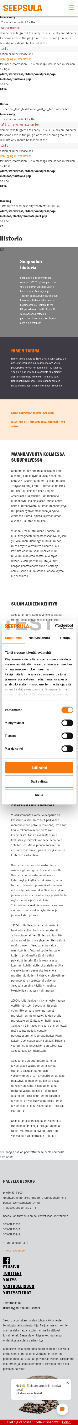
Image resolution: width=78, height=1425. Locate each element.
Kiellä (39, 795)
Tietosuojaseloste (14, 1251)
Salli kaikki (39, 767)
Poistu (66, 1422)
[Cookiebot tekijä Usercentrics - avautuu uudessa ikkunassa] (55, 626)
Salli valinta (39, 781)
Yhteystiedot (17, 1293)
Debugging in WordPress (15, 59)
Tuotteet (12, 1274)
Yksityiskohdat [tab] (39, 638)
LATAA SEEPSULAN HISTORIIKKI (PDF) (32, 412)
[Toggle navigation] (71, 8)
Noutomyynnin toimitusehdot (21, 1308)
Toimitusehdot (12, 1303)
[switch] (67, 722)
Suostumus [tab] (13, 638)
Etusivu (11, 1267)
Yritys (10, 1280)
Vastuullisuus (19, 1286)
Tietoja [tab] (65, 638)
